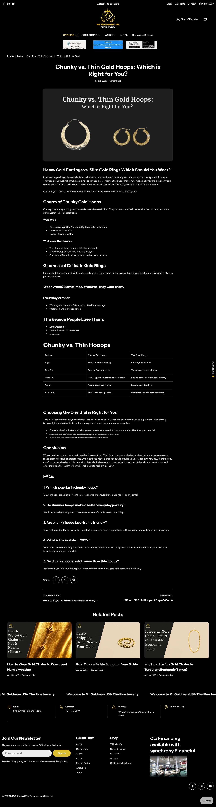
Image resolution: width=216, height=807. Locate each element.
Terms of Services (41, 761)
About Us (180, 3)
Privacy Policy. (61, 761)
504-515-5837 (206, 3)
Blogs (169, 3)
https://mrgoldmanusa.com (27, 710)
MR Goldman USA (19, 796)
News (20, 56)
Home (10, 56)
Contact (192, 3)
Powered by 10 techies (41, 796)
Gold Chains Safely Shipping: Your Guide (107, 664)
